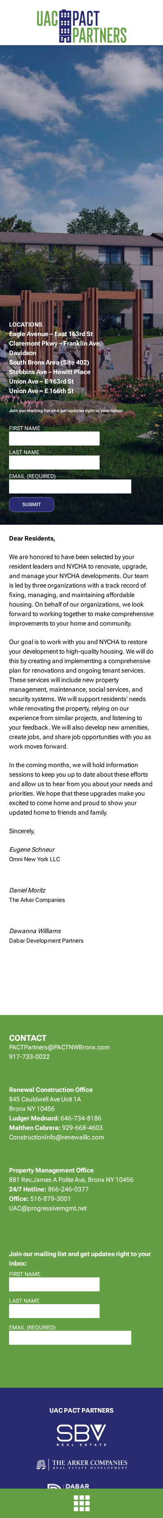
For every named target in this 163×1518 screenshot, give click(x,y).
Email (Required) (32, 476)
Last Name (24, 452)
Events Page (72, 88)
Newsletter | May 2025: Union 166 (78, 116)
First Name (24, 428)
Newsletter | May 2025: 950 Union (78, 240)
